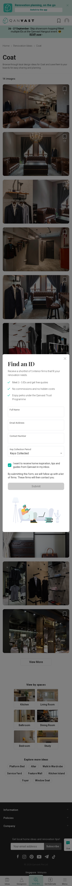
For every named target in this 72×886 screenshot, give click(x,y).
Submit (36, 486)
